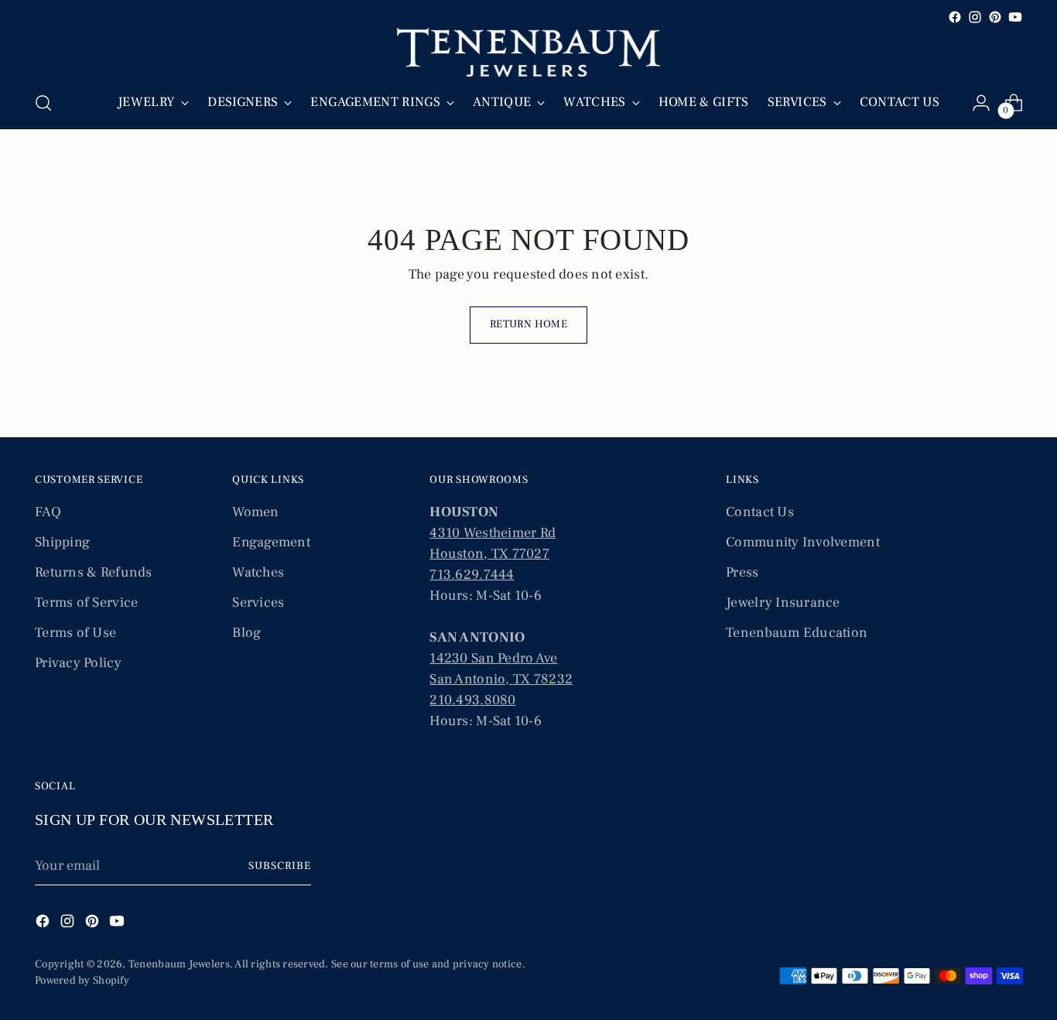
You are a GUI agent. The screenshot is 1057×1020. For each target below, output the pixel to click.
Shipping (62, 542)
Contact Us (760, 512)
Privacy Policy (78, 663)
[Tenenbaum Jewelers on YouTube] (1015, 17)
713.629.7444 (471, 575)
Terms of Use (75, 633)
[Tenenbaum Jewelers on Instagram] (975, 17)
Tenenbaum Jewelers (179, 964)
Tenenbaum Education (796, 633)
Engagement (271, 542)
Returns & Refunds (93, 572)
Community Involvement (803, 542)
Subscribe (279, 866)
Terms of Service (86, 602)
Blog (246, 633)
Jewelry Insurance (783, 602)
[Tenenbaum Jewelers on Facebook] (955, 17)
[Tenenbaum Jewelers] (528, 52)
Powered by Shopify (82, 980)
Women (255, 512)
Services (258, 602)
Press (742, 572)
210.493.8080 (472, 700)
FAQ (48, 512)
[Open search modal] (43, 102)
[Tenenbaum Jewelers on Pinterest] (995, 17)
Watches (258, 572)
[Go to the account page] (981, 102)
